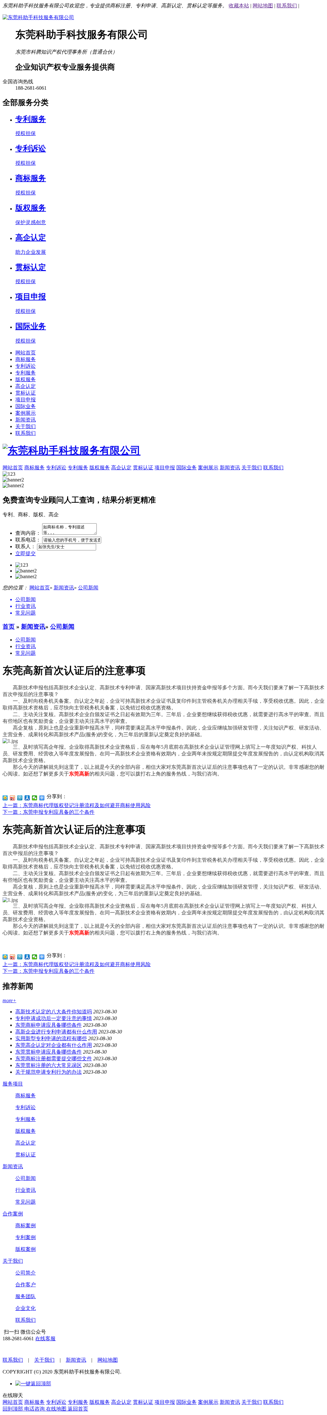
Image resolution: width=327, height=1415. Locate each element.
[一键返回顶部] (33, 1383)
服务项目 (13, 1083)
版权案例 (25, 1249)
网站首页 (25, 352)
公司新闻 (88, 587)
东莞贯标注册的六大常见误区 (48, 1065)
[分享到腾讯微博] (20, 797)
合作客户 (25, 1284)
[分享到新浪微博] (12, 797)
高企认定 (25, 386)
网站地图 (263, 5)
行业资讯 (25, 646)
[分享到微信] (34, 797)
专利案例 (25, 1237)
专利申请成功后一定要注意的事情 (53, 1018)
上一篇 (77, 805)
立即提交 (25, 553)
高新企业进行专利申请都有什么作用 (56, 1031)
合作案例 (13, 1213)
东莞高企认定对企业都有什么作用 (53, 1045)
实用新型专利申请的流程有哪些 (51, 1038)
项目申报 (25, 399)
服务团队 (25, 1296)
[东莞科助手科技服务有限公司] (38, 17)
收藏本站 (239, 5)
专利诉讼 (25, 366)
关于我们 (25, 426)
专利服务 (25, 372)
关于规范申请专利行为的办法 (48, 1072)
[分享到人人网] (27, 797)
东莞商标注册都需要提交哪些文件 (53, 1058)
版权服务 (25, 379)
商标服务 (25, 359)
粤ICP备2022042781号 (147, 1371)
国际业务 (25, 406)
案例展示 (25, 413)
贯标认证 (25, 393)
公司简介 (25, 1272)
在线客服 (45, 1338)
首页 (9, 626)
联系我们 (287, 5)
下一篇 (49, 812)
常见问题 (25, 653)
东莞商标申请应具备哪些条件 (48, 1025)
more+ (9, 1000)
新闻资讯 (25, 419)
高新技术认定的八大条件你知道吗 (53, 1011)
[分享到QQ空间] (5, 797)
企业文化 (25, 1308)
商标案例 (25, 1225)
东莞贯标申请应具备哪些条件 (48, 1052)
